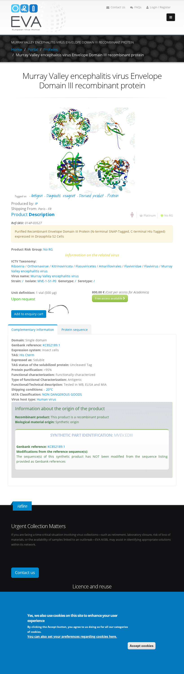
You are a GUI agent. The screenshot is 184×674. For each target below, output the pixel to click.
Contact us (25, 572)
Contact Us (118, 7)
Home (16, 49)
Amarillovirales (110, 266)
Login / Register (160, 7)
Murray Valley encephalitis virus (55, 276)
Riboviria (17, 266)
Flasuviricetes (86, 266)
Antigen (36, 195)
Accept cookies (141, 646)
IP (36, 204)
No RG (168, 215)
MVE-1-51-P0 (46, 281)
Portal (33, 49)
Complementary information (32, 329)
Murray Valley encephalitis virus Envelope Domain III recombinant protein (80, 54)
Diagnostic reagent (60, 195)
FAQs (137, 7)
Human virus (46, 399)
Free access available (109, 298)
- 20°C (48, 389)
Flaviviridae (132, 266)
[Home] (38, 17)
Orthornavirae (38, 266)
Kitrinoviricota (62, 266)
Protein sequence (74, 329)
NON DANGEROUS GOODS (62, 394)
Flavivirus (151, 266)
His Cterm (27, 355)
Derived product (91, 195)
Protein (112, 195)
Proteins (50, 49)
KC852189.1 (51, 345)
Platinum (150, 215)
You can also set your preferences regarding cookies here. (72, 636)
